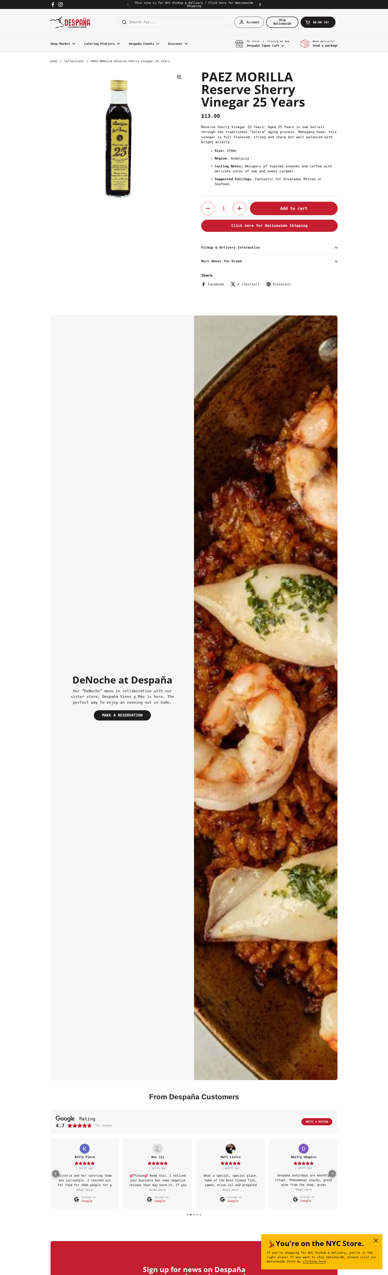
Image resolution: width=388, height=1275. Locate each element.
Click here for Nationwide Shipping (269, 225)
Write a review (317, 1121)
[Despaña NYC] (70, 22)
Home (53, 61)
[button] (318, 22)
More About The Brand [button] (221, 261)
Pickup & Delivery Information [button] (230, 247)
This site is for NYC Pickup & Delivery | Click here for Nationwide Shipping (194, 4)
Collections (74, 61)
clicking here (314, 1261)
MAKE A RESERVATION (122, 715)
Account (253, 22)
